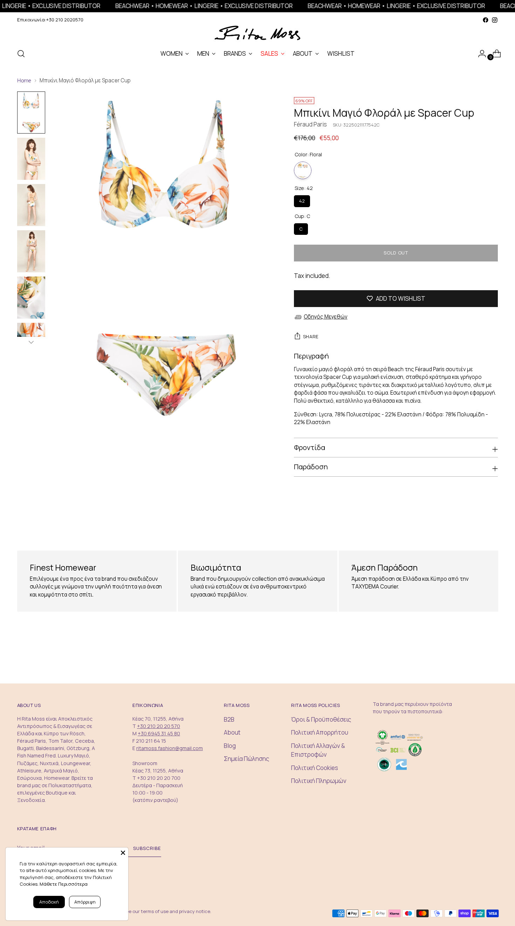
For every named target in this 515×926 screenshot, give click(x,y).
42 (302, 199)
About (232, 732)
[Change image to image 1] (31, 112)
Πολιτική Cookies (314, 768)
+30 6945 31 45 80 (159, 733)
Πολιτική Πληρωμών (318, 781)
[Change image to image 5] (31, 298)
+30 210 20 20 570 (158, 726)
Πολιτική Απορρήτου (319, 732)
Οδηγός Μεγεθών (326, 316)
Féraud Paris (310, 124)
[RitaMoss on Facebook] (485, 20)
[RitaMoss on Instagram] (495, 20)
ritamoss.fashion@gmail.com (169, 748)
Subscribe (147, 848)
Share (311, 336)
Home (24, 80)
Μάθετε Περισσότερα (64, 884)
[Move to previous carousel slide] (476, 524)
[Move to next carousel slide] (492, 523)
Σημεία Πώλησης (246, 759)
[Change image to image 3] (31, 205)
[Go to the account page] (479, 54)
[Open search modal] (21, 54)
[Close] (122, 852)
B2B (229, 719)
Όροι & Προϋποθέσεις (321, 719)
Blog (230, 746)
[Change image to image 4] (31, 251)
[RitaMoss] (257, 33)
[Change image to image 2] (31, 159)
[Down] (31, 342)
